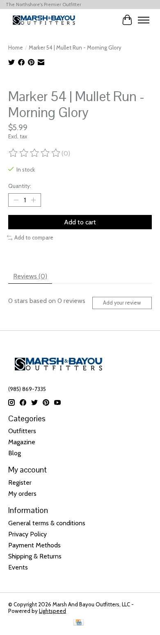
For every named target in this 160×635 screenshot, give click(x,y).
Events (18, 567)
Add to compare (33, 237)
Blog (14, 453)
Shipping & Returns (35, 556)
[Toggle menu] (143, 20)
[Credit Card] (78, 623)
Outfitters (22, 431)
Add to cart (80, 222)
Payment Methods (34, 545)
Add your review (122, 303)
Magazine (21, 442)
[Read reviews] (35, 153)
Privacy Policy (27, 534)
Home (15, 47)
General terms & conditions (46, 523)
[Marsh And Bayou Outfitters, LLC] (44, 19)
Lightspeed (52, 611)
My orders (22, 493)
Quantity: (19, 186)
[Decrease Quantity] (16, 200)
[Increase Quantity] (33, 200)
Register (20, 482)
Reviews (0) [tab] (30, 276)
